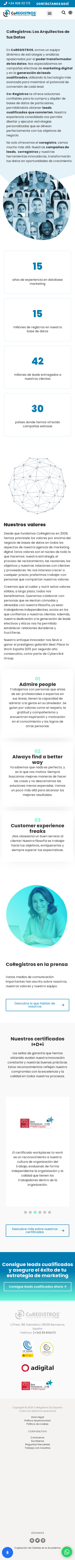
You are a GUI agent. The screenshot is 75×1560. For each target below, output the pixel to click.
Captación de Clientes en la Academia (37, 1547)
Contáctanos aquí (52, 4)
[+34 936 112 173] (5, 3)
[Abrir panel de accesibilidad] (7, 1552)
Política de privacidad (37, 1420)
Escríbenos (37, 1441)
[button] (49, 13)
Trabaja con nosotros (37, 1448)
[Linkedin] (43, 1540)
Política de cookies (37, 1424)
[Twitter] (37, 1540)
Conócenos (37, 1437)
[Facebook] (32, 1540)
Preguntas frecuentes (37, 1444)
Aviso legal (37, 1417)
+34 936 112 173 (19, 3)
